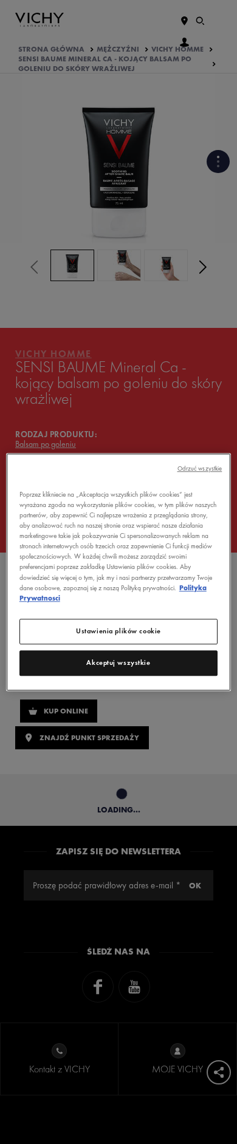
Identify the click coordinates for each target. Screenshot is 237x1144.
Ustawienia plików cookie (118, 631)
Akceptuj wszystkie (118, 662)
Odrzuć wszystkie (199, 468)
